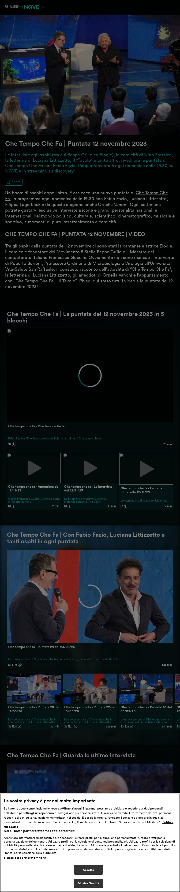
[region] (90, 842)
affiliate (65, 808)
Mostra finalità (88, 883)
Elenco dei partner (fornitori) (25, 857)
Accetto (88, 869)
